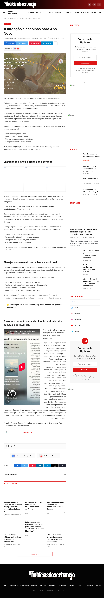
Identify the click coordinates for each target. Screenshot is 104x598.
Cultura (40, 12)
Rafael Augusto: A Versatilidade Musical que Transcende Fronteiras (91, 155)
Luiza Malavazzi (10, 38)
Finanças (69, 12)
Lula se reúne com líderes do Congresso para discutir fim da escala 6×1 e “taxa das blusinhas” (34, 526)
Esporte (49, 12)
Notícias (85, 12)
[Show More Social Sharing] (55, 43)
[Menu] (4, 12)
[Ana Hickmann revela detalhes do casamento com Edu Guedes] (56, 493)
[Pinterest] (11, 446)
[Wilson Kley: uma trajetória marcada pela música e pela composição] (56, 525)
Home (5, 586)
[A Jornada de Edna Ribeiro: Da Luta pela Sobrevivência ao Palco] (75, 192)
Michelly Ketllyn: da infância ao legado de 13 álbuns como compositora (12, 538)
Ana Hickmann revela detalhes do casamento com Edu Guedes (55, 505)
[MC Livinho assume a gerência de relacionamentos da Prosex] (34, 493)
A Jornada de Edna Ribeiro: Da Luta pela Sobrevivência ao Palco (91, 191)
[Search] (100, 12)
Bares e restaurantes (14, 12)
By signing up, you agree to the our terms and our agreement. (85, 70)
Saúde (93, 12)
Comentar (35, 554)
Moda (77, 12)
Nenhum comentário (40, 38)
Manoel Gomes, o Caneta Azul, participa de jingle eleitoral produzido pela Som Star (13, 506)
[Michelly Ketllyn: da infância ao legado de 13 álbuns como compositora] (13, 525)
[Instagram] (6, 446)
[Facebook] (8, 446)
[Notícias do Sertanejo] (20, 4)
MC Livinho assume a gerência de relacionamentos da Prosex (33, 505)
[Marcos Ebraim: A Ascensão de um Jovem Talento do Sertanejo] (75, 169)
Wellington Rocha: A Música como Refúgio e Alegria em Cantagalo (91, 180)
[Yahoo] (14, 446)
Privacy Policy (91, 70)
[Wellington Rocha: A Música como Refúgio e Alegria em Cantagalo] (75, 181)
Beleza (31, 12)
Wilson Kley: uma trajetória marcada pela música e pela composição (54, 538)
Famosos (59, 12)
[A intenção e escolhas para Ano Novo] (35, 73)
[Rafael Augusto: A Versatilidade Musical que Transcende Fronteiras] (75, 156)
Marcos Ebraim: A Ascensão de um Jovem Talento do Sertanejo (90, 167)
